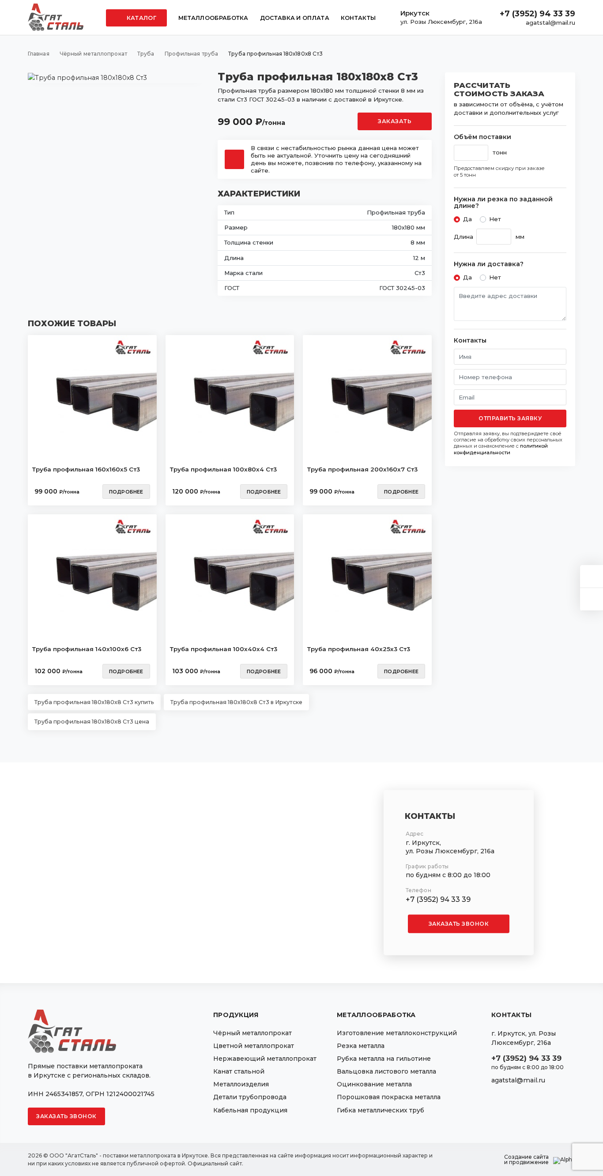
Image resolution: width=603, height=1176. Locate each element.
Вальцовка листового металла (386, 1071)
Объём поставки (482, 137)
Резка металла (360, 1046)
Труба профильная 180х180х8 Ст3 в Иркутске (236, 702)
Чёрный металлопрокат (252, 1033)
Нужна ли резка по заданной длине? (503, 203)
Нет (495, 218)
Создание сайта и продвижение (526, 1159)
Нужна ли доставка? (489, 264)
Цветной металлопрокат (253, 1046)
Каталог (140, 18)
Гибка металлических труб (380, 1110)
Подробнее (126, 492)
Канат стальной (238, 1071)
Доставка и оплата (294, 18)
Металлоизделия (241, 1084)
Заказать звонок (459, 923)
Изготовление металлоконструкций (397, 1033)
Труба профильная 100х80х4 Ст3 (223, 469)
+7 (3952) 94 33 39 (537, 14)
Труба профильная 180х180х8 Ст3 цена (91, 721)
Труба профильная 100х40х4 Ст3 (223, 648)
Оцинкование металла (374, 1084)
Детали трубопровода (249, 1097)
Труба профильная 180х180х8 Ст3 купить (94, 702)
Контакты (358, 18)
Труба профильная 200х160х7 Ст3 (362, 469)
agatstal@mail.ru (550, 22)
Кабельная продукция (250, 1110)
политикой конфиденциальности (501, 449)
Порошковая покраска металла (389, 1097)
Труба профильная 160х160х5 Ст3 (86, 469)
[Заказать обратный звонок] (591, 599)
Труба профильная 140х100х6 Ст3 (86, 648)
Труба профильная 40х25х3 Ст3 (358, 648)
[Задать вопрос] (591, 576)
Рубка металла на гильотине (384, 1059)
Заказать (394, 121)
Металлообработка (213, 18)
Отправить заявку (510, 418)
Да (467, 218)
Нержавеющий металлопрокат (265, 1059)
